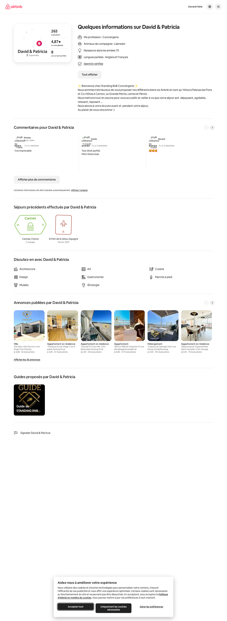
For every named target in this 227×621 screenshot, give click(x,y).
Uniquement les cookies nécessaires (114, 608)
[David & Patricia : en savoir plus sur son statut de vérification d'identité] (42, 43)
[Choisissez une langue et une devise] (209, 6)
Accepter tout (75, 606)
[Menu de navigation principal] (218, 6)
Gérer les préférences (151, 606)
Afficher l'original (79, 190)
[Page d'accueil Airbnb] (13, 6)
